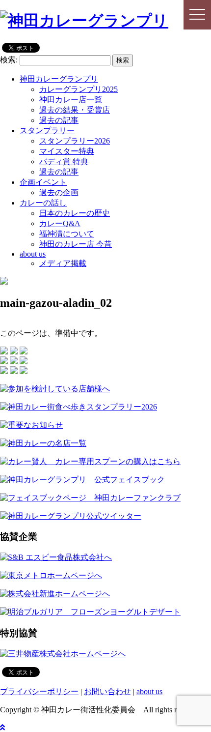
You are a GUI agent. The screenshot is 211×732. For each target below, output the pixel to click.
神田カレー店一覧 (70, 99)
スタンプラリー (47, 130)
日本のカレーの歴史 (74, 213)
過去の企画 (59, 192)
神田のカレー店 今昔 (75, 244)
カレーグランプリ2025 (78, 89)
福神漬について (66, 234)
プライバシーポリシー (39, 691)
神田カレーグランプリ (59, 79)
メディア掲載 (62, 263)
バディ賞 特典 (63, 161)
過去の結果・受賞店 (74, 110)
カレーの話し (43, 203)
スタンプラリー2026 (74, 141)
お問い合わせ (107, 691)
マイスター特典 (66, 151)
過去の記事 (59, 120)
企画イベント (43, 182)
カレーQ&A (59, 223)
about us (33, 254)
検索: (9, 60)
